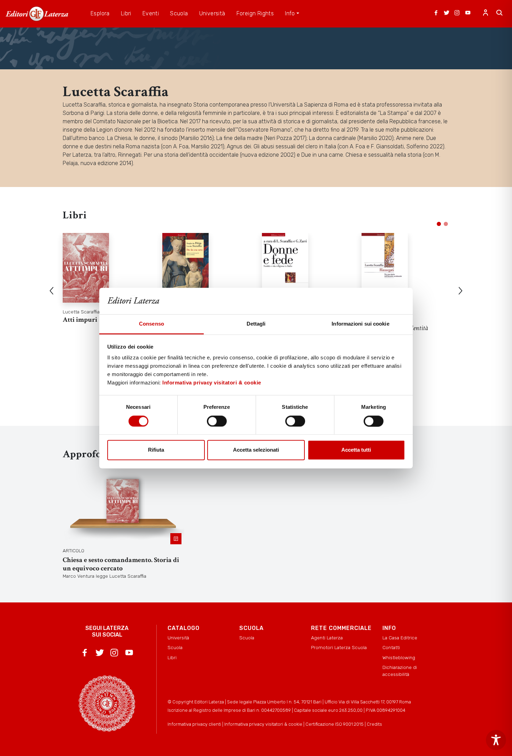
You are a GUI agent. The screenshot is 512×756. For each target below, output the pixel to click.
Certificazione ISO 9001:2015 (334, 724)
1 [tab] (439, 224)
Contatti (391, 647)
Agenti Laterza (327, 637)
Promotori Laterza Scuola (339, 647)
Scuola (175, 647)
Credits (374, 724)
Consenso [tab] (151, 324)
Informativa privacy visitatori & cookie (211, 383)
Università (178, 637)
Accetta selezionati (256, 450)
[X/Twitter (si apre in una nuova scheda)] (446, 13)
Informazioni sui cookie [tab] (360, 324)
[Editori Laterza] (37, 14)
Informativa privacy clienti (194, 724)
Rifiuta (156, 450)
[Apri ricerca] (499, 13)
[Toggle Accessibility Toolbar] (496, 740)
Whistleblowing (398, 657)
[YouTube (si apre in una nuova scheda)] (468, 13)
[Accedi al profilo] (485, 13)
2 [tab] (446, 224)
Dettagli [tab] (256, 324)
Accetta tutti (356, 450)
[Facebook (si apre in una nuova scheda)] (436, 13)
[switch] (217, 421)
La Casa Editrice (399, 637)
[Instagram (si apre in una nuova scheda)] (457, 13)
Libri (172, 657)
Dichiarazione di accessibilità (399, 670)
